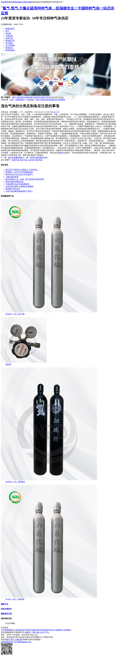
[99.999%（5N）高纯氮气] (49, 480)
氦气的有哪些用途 (15, 157)
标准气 (61, 153)
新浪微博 (4, 2)
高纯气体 (39, 160)
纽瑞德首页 (10, 29)
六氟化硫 (9, 36)
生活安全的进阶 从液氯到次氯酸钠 (19, 186)
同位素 (8, 33)
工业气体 (31, 160)
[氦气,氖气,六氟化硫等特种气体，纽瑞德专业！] (39, 8)
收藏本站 (20, 2)
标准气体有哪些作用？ (39, 157)
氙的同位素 (38, 97)
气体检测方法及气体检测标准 (17, 184)
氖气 (24, 630)
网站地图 (27, 2)
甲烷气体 (29, 630)
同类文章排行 (6, 609)
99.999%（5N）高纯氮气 (15, 482)
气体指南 (30, 100)
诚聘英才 (60, 630)
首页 (12, 100)
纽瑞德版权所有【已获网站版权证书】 (16, 642)
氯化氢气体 (38, 630)
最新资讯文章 (6, 614)
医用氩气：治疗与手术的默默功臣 (19, 172)
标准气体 (9, 38)
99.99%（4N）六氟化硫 (14, 599)
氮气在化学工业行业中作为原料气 (19, 174)
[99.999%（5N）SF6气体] (49, 312)
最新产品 (4, 604)
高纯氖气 (30, 97)
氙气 (7, 31)
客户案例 (9, 43)
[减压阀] (24, 362)
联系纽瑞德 (10, 50)
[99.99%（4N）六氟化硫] (49, 597)
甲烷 (49, 97)
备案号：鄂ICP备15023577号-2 (37, 632)
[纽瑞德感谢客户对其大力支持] (56, 95)
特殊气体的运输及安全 (14, 182)
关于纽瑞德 (10, 45)
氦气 (14, 97)
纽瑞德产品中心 (49, 630)
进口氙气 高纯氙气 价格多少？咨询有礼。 (22, 170)
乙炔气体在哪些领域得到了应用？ (19, 191)
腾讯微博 (12, 2)
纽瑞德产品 (10, 41)
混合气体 (23, 160)
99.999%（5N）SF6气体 (15, 314)
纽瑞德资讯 (20, 100)
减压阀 (8, 364)
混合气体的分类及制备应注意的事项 (50, 100)
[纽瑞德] (4, 628)
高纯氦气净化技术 (12, 189)
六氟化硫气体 (21, 97)
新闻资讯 (9, 48)
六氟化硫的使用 (11, 177)
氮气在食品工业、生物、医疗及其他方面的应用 (24, 179)
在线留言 (67, 630)
